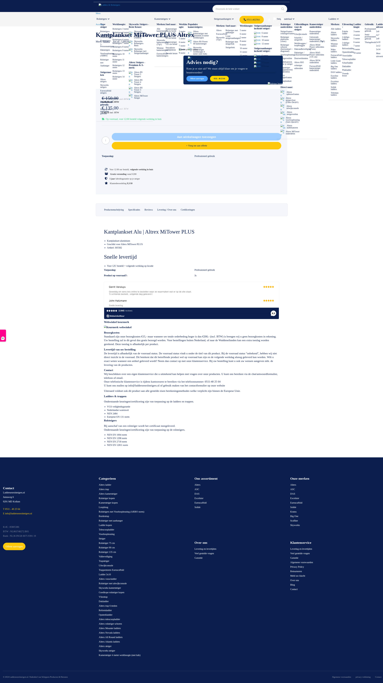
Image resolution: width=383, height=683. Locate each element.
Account (99, 24)
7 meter (182, 46)
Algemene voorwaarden (301, 562)
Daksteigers (105, 50)
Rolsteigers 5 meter (121, 36)
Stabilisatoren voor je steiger (287, 63)
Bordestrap (104, 516)
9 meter (182, 53)
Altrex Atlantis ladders (109, 641)
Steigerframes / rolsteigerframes (287, 32)
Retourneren (296, 571)
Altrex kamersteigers (162, 35)
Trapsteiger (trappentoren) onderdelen (287, 69)
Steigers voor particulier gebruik (105, 111)
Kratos (293, 511)
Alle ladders (336, 29)
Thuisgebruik (370, 42)
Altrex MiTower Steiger (141, 97)
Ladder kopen (105, 525)
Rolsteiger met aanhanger (232, 31)
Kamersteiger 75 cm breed (171, 30)
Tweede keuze (171, 53)
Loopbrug (103, 507)
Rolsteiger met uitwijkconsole (113, 583)
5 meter (182, 39)
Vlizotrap (103, 597)
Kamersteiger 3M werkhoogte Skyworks (200, 59)
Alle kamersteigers (162, 30)
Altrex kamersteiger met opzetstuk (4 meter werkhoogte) (201, 34)
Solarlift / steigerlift (298, 39)
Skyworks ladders (335, 39)
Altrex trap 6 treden (108, 606)
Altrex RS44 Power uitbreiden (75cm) (317, 47)
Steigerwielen (286, 58)
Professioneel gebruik (370, 30)
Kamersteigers (161, 19)
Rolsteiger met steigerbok (232, 43)
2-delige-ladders (346, 38)
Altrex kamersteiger (108, 493)
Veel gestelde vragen (204, 553)
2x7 (377, 35)
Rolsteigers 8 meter (121, 47)
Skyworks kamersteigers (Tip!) (162, 42)
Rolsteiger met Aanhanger (104, 63)
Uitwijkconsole (300, 34)
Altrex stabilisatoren (292, 126)
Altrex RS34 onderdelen (315, 61)
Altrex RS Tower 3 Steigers (138, 90)
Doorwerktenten (301, 58)
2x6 (377, 31)
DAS (196, 493)
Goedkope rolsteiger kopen (111, 592)
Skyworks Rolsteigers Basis (138, 43)
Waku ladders (334, 50)
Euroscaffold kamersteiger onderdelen (315, 68)
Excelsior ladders (335, 82)
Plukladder (346, 70)
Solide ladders (334, 88)
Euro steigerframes (286, 76)
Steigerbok (230, 47)
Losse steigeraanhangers (233, 37)
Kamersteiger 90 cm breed (171, 36)
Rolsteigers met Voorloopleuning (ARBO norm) (121, 511)
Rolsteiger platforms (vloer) (285, 39)
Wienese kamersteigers (162, 49)
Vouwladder (347, 56)
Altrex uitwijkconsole (293, 107)
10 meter (243, 48)
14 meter (243, 59)
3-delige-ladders (346, 44)
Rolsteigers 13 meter (118, 72)
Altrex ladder (105, 485)
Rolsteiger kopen (107, 498)
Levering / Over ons (166, 209)
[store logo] (113, 6)
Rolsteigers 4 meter (121, 32)
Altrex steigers (103, 80)
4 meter (182, 35)
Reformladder (348, 48)
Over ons (294, 580)
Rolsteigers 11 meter (118, 61)
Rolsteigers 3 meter (121, 29)
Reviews (149, 209)
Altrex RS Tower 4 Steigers (138, 82)
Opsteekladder (348, 52)
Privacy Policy (297, 567)
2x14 (378, 49)
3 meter (182, 31)
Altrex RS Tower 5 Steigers (138, 74)
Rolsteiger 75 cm (107, 543)
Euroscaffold (221, 34)
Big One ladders (334, 67)
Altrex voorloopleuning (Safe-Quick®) (293, 120)
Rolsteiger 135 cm (107, 552)
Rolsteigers (101, 19)
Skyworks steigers (104, 86)
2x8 (377, 39)
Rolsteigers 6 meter (121, 40)
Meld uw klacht (297, 576)
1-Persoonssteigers (107, 45)
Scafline (294, 520)
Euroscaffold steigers (105, 92)
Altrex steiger (105, 646)
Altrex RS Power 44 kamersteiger (200, 42)
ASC (196, 489)
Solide (197, 507)
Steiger (102, 538)
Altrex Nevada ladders (109, 632)
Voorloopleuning (288, 55)
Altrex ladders (334, 33)
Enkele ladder (345, 32)
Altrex (219, 30)
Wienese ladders (334, 45)
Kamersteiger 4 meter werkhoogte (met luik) (119, 655)
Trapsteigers (105, 41)
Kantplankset (286, 81)
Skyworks (295, 525)
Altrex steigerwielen (292, 113)
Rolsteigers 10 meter (118, 55)
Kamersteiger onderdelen (315, 32)
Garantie (198, 558)
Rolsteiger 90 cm (107, 547)
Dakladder (346, 66)
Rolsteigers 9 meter (121, 50)
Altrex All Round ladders (111, 637)
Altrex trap (104, 489)
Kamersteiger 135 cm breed (171, 43)
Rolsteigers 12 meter (118, 66)
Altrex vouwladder (108, 579)
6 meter (182, 42)
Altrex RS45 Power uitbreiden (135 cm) (317, 55)
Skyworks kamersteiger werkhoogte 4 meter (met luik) (200, 50)
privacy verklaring (363, 677)
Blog (292, 584)
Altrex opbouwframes (293, 93)
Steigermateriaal (284, 19)
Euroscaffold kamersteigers (162, 55)
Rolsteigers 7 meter (121, 43)
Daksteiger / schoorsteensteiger (302, 54)
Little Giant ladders (336, 62)
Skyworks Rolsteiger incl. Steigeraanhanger (141, 51)
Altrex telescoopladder (109, 619)
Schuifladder (347, 63)
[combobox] (249, 9)
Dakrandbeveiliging (302, 49)
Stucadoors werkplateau (171, 49)
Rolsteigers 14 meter (118, 78)
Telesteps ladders (334, 94)
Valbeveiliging (105, 556)
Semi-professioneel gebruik (370, 36)
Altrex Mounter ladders (110, 628)
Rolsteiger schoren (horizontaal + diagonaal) (286, 48)
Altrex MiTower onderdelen (293, 132)
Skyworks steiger (107, 650)
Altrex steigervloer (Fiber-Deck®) (292, 100)
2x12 (378, 46)
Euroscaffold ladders (336, 56)
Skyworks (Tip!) (220, 38)
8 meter (182, 49)
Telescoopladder (349, 59)
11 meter (243, 52)
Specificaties (134, 209)
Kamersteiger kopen (108, 502)
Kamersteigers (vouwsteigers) (106, 36)
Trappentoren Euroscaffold (111, 570)
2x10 (378, 42)
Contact (294, 589)
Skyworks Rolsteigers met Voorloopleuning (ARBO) (141, 34)
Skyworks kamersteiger (110, 588)
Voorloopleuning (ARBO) (107, 54)
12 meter (243, 55)
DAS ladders (336, 72)
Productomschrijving (114, 209)
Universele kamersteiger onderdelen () (317, 39)
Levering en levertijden (205, 549)
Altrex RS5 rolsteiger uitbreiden (299, 65)
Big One (294, 516)
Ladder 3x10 (105, 574)
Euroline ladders (334, 77)
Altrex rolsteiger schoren (110, 623)
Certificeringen (188, 209)
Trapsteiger (104, 561)
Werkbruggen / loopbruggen (300, 44)
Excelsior (198, 498)
